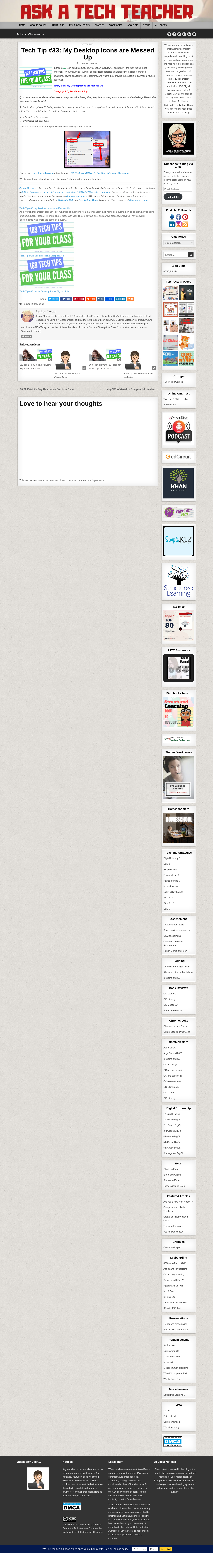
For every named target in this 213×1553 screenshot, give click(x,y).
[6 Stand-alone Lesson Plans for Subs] (186, 293)
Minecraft (168, 1362)
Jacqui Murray (26, 188)
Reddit (92, 299)
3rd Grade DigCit (172, 1130)
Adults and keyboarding (175, 1268)
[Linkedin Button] (184, 34)
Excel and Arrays (172, 1174)
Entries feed (169, 1416)
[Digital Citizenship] (170, 343)
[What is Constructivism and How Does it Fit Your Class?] (170, 293)
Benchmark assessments (176, 930)
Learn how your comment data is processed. (83, 480)
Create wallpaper (172, 1247)
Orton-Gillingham (172, 892)
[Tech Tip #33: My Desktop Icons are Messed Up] (89, 214)
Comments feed (171, 1421)
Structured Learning (173, 1394)
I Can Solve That (171, 1356)
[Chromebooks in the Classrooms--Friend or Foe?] (186, 310)
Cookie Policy (38, 25)
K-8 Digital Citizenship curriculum (94, 192)
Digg (110, 299)
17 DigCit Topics (171, 1114)
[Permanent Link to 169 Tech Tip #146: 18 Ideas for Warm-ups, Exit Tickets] (105, 354)
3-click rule (168, 1345)
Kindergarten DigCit (173, 1153)
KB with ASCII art (172, 1308)
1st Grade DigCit (171, 1119)
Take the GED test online (176, 399)
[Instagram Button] (189, 34)
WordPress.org (171, 1427)
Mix (132, 299)
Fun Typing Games (173, 381)
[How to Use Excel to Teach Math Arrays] (186, 359)
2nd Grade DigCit (172, 1125)
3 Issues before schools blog (178, 972)
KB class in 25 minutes (175, 1302)
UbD (165, 908)
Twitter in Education (173, 1226)
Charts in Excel (171, 1169)
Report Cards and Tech (175, 950)
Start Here (57, 25)
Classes (99, 25)
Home (22, 25)
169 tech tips (37, 304)
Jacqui (51, 311)
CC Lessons (169, 993)
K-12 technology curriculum (35, 192)
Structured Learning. (139, 200)
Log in (166, 1410)
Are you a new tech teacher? (178, 1201)
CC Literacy (169, 999)
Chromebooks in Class (175, 1026)
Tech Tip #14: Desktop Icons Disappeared (41, 255)
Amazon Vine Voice (76, 196)
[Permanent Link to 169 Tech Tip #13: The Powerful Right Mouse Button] (35, 354)
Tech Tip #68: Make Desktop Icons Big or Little (44, 291)
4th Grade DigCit (171, 1136)
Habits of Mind (170, 880)
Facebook (66, 299)
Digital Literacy (170, 858)
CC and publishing (172, 1075)
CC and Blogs (170, 1064)
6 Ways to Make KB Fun (175, 1263)
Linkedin (121, 299)
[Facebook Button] (174, 34)
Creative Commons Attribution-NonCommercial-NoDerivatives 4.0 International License (82, 1528)
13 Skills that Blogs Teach (176, 966)
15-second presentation (175, 1324)
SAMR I (167, 897)
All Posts (161, 25)
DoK (165, 864)
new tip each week (43, 173)
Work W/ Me (115, 25)
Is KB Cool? (169, 1291)
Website (27, 336)
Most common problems (175, 1367)
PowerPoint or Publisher (175, 1329)
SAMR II (167, 903)
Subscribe (173, 197)
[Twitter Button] (169, 34)
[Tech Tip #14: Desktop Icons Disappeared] (46, 252)
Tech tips (88, 44)
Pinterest (80, 299)
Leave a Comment (88, 63)
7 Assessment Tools (173, 924)
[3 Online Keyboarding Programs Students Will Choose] (186, 343)
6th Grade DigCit (171, 1147)
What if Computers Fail (175, 1373)
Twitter (55, 299)
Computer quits (171, 1351)
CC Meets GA (170, 1004)
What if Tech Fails (172, 1379)
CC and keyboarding (173, 1070)
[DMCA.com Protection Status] (172, 1446)
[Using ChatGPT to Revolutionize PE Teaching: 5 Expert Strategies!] (170, 310)
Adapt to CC (169, 1047)
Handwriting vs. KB (173, 1285)
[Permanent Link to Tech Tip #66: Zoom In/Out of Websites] (140, 359)
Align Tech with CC (173, 1053)
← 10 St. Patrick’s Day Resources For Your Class (45, 389)
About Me (132, 25)
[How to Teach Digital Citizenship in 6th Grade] (186, 326)
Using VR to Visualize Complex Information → (132, 389)
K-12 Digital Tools (79, 25)
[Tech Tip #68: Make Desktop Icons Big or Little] (46, 287)
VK (102, 299)
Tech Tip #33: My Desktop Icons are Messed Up (87, 54)
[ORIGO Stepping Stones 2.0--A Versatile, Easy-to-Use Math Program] (170, 359)
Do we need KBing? (173, 1280)
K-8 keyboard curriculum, (63, 192)
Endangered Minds (173, 1010)
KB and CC (169, 1297)
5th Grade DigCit (171, 1142)
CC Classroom (171, 1087)
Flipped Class (170, 869)
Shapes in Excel (171, 1180)
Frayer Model (170, 875)
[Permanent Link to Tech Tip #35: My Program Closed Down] (70, 359)
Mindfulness (169, 886)
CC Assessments (172, 935)
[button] (171, 670)
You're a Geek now (173, 1231)
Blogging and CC (172, 977)
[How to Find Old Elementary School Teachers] (170, 326)
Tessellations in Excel (174, 1186)
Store (146, 25)
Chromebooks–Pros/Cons (176, 1031)
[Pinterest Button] (179, 34)
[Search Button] (194, 34)
